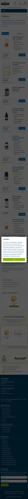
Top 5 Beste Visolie (6, 454)
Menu (3, 10)
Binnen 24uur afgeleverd (10, 286)
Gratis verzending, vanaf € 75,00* (11, 366)
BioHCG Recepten (6, 429)
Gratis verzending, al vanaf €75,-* (12, 282)
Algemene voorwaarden (11, 493)
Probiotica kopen (6, 448)
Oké (14, 259)
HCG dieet (4, 440)
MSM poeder (5, 442)
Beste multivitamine (7, 456)
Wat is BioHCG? (6, 431)
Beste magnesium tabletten (9, 462)
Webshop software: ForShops (14, 496)
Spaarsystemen (6, 412)
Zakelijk (4, 421)
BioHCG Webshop (6, 427)
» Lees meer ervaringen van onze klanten (17, 347)
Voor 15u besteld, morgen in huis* (14, 7)
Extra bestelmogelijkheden (9, 417)
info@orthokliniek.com (6, 393)
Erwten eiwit (5, 444)
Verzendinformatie (6, 415)
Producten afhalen (6, 410)
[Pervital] (20, 359)
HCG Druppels (5, 446)
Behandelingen (6, 408)
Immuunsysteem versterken (9, 464)
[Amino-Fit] (4, 361)
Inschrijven (5, 485)
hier (21, 249)
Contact (4, 419)
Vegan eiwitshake (6, 450)
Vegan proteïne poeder (7, 458)
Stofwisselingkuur (6, 452)
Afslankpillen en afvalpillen (9, 460)
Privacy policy (21, 493)
